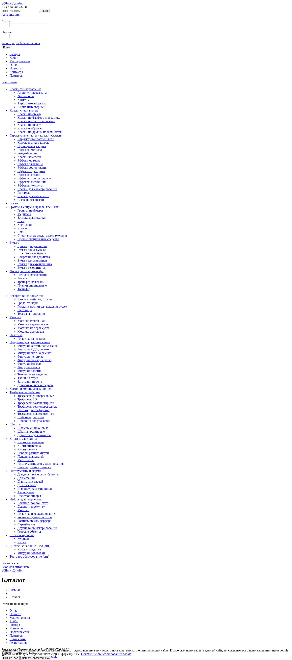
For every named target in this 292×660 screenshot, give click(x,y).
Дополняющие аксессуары (35, 385)
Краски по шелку (29, 124)
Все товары (9, 82)
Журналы (23, 538)
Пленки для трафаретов (33, 410)
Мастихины (25, 460)
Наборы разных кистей (33, 453)
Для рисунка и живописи (34, 488)
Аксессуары (25, 492)
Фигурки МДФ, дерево (33, 349)
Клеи (20, 221)
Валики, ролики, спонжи (34, 467)
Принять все (10, 657)
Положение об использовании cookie (106, 654)
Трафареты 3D (27, 399)
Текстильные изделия (32, 374)
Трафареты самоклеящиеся (35, 403)
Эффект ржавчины (30, 164)
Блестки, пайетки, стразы (34, 299)
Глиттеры (23, 192)
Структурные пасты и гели (35, 139)
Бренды (15, 54)
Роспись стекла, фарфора (34, 520)
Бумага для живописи (32, 260)
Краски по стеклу (29, 114)
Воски (14, 203)
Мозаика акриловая (30, 331)
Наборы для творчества (25, 499)
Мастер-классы (20, 61)
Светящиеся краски (30, 199)
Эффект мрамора (28, 160)
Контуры (23, 99)
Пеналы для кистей (30, 456)
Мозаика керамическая (32, 324)
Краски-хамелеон (29, 157)
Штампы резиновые (31, 431)
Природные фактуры (31, 146)
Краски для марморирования (37, 189)
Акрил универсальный (32, 92)
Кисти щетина (27, 449)
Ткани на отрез (27, 378)
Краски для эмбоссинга (33, 196)
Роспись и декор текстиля (34, 517)
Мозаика (15, 317)
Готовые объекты (29, 531)
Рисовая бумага (35, 253)
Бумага (14, 242)
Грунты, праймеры (30, 210)
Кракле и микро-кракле (33, 142)
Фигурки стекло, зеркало (34, 360)
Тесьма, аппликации (31, 313)
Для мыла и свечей (30, 481)
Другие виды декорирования (37, 528)
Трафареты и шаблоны (25, 392)
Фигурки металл (28, 367)
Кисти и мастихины (23, 438)
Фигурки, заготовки (31, 553)
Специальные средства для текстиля (42, 235)
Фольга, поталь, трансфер (27, 271)
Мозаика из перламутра (33, 328)
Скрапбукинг (26, 524)
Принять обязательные (36, 657)
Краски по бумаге (29, 128)
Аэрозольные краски (31, 103)
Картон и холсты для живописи (31, 388)
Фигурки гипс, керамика (34, 353)
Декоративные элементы (26, 295)
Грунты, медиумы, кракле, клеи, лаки (35, 207)
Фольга (22, 278)
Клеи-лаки (24, 224)
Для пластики (26, 485)
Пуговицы (24, 310)
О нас (13, 64)
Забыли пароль (29, 43)
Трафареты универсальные (35, 395)
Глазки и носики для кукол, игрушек (42, 306)
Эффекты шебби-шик (31, 182)
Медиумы (24, 214)
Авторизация (10, 14)
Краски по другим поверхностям (39, 132)
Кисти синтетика (29, 445)
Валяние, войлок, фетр (32, 503)
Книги (21, 542)
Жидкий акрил (27, 153)
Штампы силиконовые (32, 428)
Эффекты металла (29, 149)
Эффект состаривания (32, 167)
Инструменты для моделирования (40, 463)
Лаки (20, 232)
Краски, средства (29, 549)
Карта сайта (18, 639)
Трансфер (23, 289)
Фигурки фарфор (29, 363)
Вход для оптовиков (15, 567)
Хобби (14, 57)
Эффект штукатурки (31, 171)
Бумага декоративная (31, 267)
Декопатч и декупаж (31, 506)
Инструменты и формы (25, 470)
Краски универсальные (25, 89)
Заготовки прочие (29, 381)
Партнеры (16, 75)
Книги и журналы (22, 535)
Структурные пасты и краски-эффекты (36, 135)
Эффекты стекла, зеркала (34, 178)
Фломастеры (25, 96)
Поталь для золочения (32, 274)
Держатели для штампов (34, 435)
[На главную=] (12, 3)
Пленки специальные (32, 285)
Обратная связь (20, 632)
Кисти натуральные (30, 442)
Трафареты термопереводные (37, 406)
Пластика (16, 335)
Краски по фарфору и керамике (38, 117)
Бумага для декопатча (32, 246)
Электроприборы (29, 495)
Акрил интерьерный (31, 107)
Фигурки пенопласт (31, 356)
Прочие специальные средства (38, 239)
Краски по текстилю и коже (36, 121)
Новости (15, 68)
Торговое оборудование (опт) (29, 556)
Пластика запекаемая (31, 338)
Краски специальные (24, 110)
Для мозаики (26, 478)
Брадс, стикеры (27, 303)
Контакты (16, 72)
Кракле (22, 228)
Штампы (15, 424)
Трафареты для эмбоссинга (35, 413)
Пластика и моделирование (36, 513)
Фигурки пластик (29, 370)
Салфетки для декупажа (33, 257)
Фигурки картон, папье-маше (37, 345)
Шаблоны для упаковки (33, 420)
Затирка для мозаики (31, 217)
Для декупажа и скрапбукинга (37, 474)
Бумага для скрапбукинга (34, 264)
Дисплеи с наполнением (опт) (30, 545)
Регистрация (10, 43)
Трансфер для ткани (30, 282)
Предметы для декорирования (30, 342)
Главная (15, 590)
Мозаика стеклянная (31, 320)
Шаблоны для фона (30, 417)
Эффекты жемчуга (30, 185)
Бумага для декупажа (31, 249)
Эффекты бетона (28, 174)
